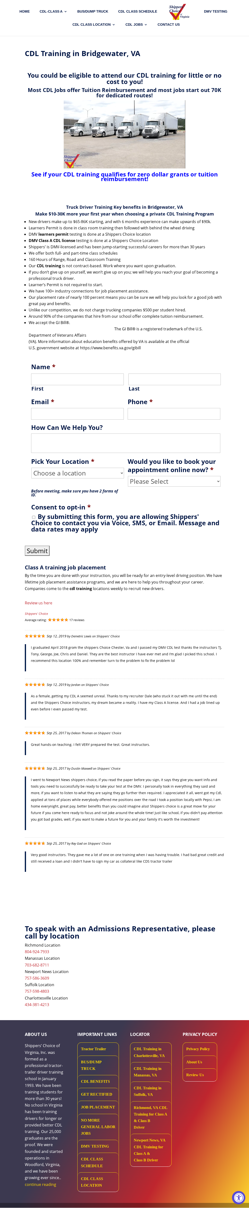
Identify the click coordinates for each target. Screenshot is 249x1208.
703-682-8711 (37, 965)
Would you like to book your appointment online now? (172, 466)
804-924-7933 (37, 951)
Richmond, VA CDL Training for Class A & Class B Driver (150, 1118)
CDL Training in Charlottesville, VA (149, 1052)
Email (42, 402)
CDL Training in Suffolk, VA (147, 1091)
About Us (194, 1062)
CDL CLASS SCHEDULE (137, 11)
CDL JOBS (134, 24)
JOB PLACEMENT (98, 1107)
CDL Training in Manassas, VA (147, 1071)
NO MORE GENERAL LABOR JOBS (98, 1126)
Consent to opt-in (61, 507)
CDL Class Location (91, 24)
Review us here (38, 603)
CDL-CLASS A (51, 11)
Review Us (195, 1075)
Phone (140, 402)
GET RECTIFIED (96, 1094)
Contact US (169, 24)
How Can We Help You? (67, 428)
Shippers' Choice (36, 613)
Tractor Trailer (93, 1049)
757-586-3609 (37, 978)
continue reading (40, 1184)
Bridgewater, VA (165, 207)
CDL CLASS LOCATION (92, 1182)
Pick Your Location (62, 462)
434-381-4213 (37, 1004)
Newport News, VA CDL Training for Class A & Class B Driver (149, 1150)
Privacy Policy (198, 1049)
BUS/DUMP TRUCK (91, 1065)
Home (24, 11)
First (37, 388)
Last (134, 388)
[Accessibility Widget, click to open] (238, 1197)
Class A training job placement (65, 567)
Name (43, 367)
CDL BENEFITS (95, 1081)
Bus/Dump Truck (92, 11)
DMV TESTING (215, 11)
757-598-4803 (37, 991)
